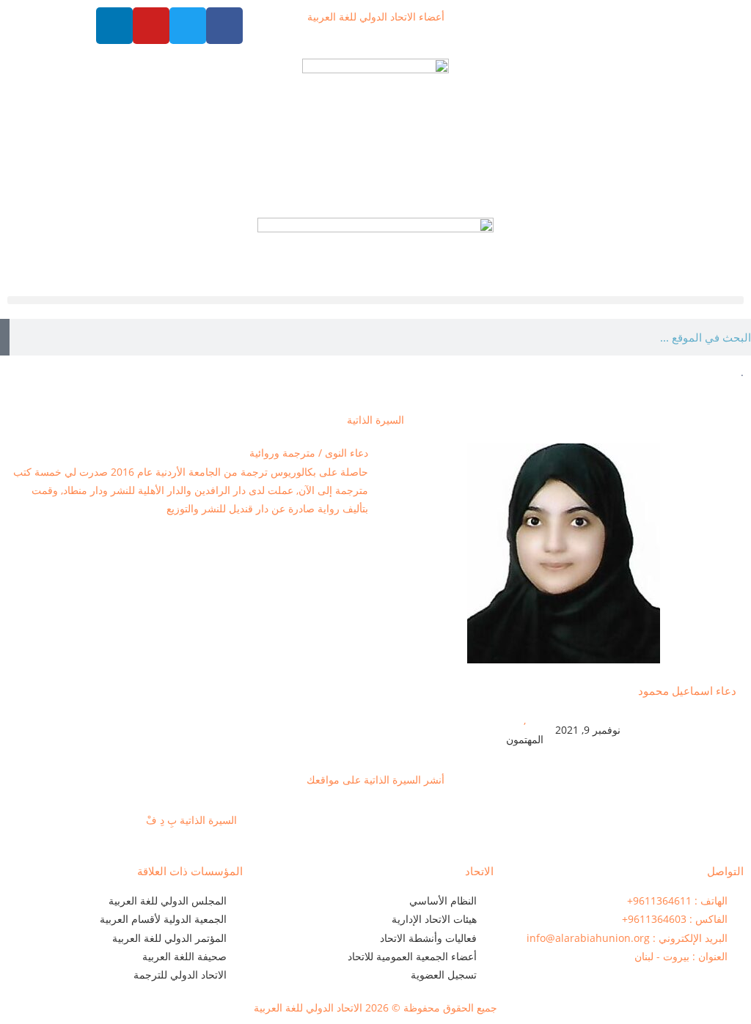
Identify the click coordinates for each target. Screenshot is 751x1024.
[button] (375, 300)
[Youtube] (151, 25)
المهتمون (524, 739)
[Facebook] (224, 25)
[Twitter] (187, 25)
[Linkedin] (114, 25)
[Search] (5, 337)
